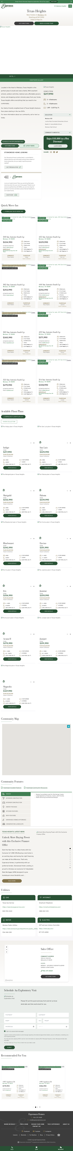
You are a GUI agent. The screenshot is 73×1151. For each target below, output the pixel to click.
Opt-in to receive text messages (15, 1031)
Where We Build (9, 1124)
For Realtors (33, 1135)
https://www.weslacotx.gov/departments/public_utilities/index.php (23, 929)
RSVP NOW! (54, 1)
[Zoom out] (6, 949)
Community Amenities (52, 132)
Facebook (27, 1131)
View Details (12, 468)
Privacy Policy (17, 1042)
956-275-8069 (47, 971)
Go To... (11, 76)
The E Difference (54, 1124)
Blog (41, 1135)
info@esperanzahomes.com (37, 1120)
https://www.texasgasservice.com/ (13, 907)
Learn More (58, 146)
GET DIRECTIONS (24, 23)
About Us (66, 1124)
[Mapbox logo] (9, 980)
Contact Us (37, 1126)
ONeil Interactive (51, 1142)
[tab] (16, 794)
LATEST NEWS (29, 146)
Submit (9, 1047)
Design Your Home (37, 1124)
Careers (15, 1135)
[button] (61, 1148)
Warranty (23, 1135)
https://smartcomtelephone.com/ (50, 907)
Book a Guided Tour (46, 23)
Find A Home (24, 1124)
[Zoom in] (6, 947)
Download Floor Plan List (14, 417)
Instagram (48, 1131)
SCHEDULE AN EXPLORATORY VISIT (13, 142)
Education (48, 115)
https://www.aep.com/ (46, 929)
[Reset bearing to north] (6, 952)
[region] (20, 963)
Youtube (37, 1131)
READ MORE (12, 881)
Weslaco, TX (42, 15)
